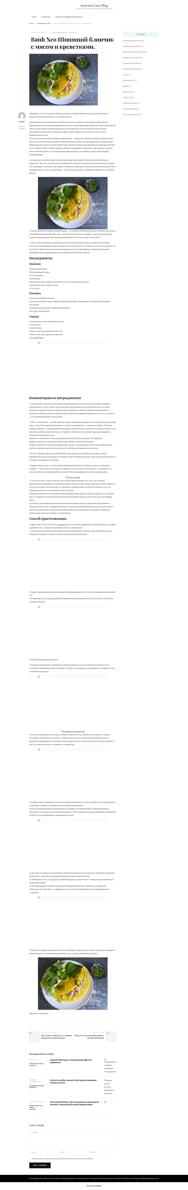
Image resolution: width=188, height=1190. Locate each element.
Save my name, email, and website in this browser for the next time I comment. (62, 1159)
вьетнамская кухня (60, 32)
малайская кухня (131, 69)
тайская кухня (129, 103)
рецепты (73, 32)
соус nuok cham (36, 338)
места (125, 75)
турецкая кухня (130, 109)
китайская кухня (131, 58)
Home (34, 17)
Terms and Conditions (94, 1186)
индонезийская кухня (36, 1106)
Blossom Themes (106, 1178)
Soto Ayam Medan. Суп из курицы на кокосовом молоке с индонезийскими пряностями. (74, 1103)
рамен (125, 86)
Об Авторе (46, 17)
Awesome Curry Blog (94, 5)
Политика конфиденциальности (69, 17)
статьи (126, 98)
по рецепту (62, 524)
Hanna (22, 122)
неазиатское (129, 80)
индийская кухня (36, 1086)
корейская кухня (36, 1063)
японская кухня (130, 115)
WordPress (127, 1178)
